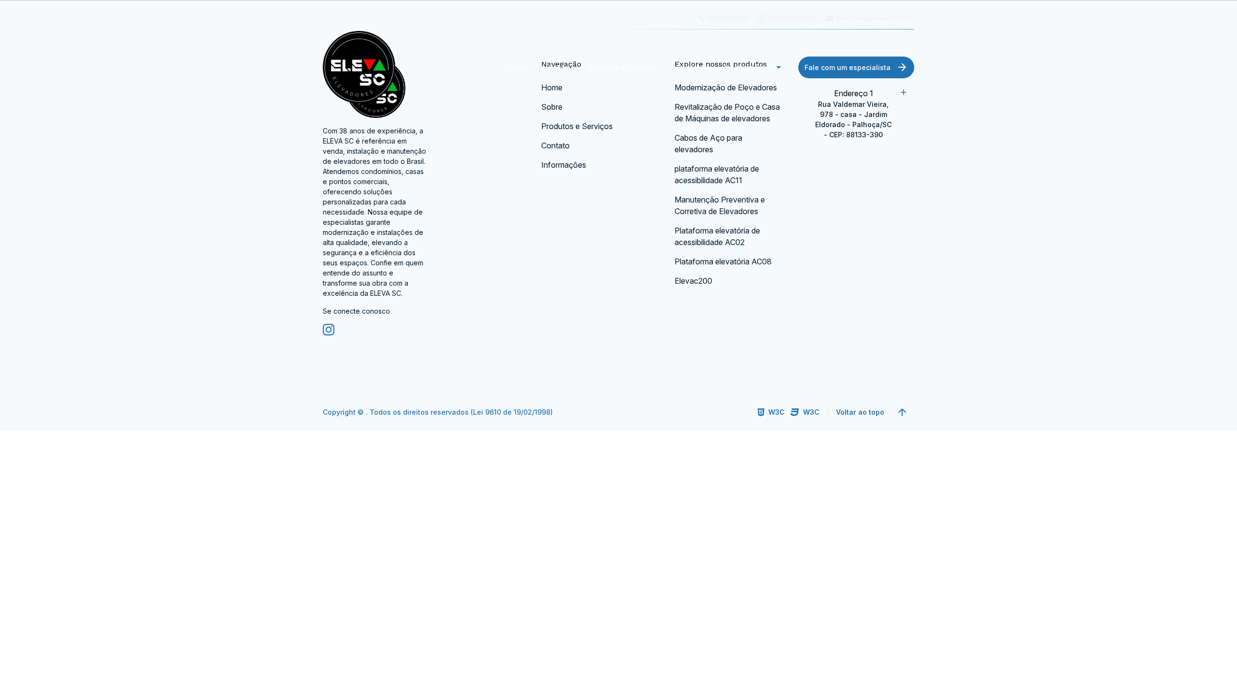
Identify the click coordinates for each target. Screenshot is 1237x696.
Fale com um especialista (856, 67)
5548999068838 (793, 18)
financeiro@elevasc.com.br (869, 18)
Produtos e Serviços (623, 67)
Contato (690, 67)
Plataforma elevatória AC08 (723, 261)
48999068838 (723, 18)
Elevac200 (693, 281)
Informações (754, 67)
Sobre (559, 67)
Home (519, 67)
